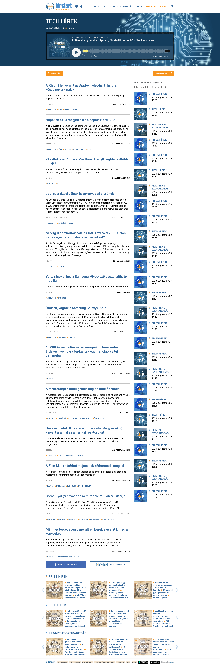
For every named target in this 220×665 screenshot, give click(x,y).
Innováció (61, 418)
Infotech (51, 184)
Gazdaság (60, 486)
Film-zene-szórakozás (67, 633)
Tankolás (79, 456)
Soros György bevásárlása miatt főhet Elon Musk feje (85, 496)
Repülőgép (62, 223)
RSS (128, 662)
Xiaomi (74, 110)
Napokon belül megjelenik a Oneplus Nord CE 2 (80, 120)
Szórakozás (126, 6)
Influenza (62, 267)
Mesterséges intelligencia (80, 418)
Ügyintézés (99, 418)
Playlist (139, 6)
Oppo (89, 149)
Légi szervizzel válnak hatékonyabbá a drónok (80, 194)
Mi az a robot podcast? (157, 6)
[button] (43, 590)
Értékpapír (95, 519)
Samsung (62, 298)
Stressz (71, 337)
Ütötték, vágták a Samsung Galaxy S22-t (76, 308)
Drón (71, 223)
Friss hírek (99, 6)
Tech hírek (112, 6)
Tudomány (51, 223)
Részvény (62, 519)
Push (134, 662)
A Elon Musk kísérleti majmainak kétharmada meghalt (85, 466)
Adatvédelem (87, 662)
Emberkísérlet (84, 486)
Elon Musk (71, 486)
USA (59, 456)
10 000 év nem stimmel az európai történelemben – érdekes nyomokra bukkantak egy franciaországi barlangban (84, 351)
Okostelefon (79, 149)
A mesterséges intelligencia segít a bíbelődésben (82, 389)
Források (120, 662)
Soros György (108, 519)
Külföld (50, 486)
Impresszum (62, 662)
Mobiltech (51, 110)
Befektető (72, 519)
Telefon (67, 149)
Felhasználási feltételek (104, 662)
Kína (60, 110)
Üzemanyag (68, 456)
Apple (66, 110)
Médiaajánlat (75, 662)
